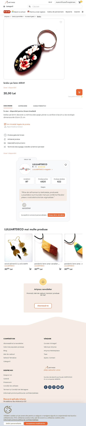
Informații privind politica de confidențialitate (20, 393)
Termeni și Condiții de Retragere (15, 389)
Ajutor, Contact (49, 358)
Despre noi (7, 375)
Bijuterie (69, 12)
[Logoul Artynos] (9, 2)
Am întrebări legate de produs (18, 124)
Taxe (45, 354)
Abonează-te (43, 306)
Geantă (77, 12)
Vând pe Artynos (50, 347)
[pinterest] (54, 387)
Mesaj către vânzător (56, 215)
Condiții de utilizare (10, 386)
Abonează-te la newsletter (13, 343)
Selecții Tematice (9, 358)
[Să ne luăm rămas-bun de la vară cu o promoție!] (7, 11)
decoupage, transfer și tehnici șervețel (29, 147)
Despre (43, 187)
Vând (50, 2)
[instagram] (50, 387)
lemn (23, 143)
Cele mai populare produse (13, 347)
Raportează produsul (15, 127)
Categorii (6, 361)
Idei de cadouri (9, 354)
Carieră (6, 379)
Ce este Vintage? (50, 343)
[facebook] (46, 387)
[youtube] (58, 387)
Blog (5, 351)
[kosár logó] (79, 2)
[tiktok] (62, 387)
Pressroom (7, 382)
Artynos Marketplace (52, 351)
